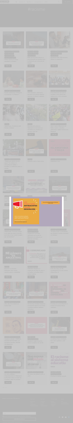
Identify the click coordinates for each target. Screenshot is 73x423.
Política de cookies (29, 218)
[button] (52, 205)
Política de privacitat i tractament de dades (39, 218)
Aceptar (25, 215)
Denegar (36, 215)
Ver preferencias (47, 215)
